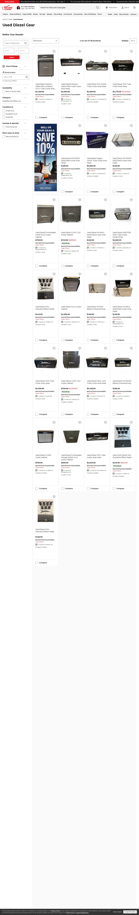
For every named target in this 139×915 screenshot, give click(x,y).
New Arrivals (124, 14)
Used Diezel (18, 19)
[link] (45, 86)
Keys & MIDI (27, 14)
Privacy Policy (55, 911)
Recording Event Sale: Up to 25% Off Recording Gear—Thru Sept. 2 (43, 1)
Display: (125, 41)
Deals (110, 14)
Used (116, 14)
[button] (25, 7)
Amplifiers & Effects (11, 101)
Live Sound (67, 14)
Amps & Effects (15, 14)
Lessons (133, 14)
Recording (58, 14)
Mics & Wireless (90, 14)
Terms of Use (70, 912)
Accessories (78, 14)
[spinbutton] (9, 51)
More (100, 14)
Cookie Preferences (82, 912)
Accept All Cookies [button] (130, 912)
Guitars (5, 14)
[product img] (45, 65)
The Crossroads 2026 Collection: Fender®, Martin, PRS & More (90, 1)
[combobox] (45, 40)
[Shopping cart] (134, 7)
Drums (35, 14)
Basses (49, 14)
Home (4, 19)
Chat (22, 8)
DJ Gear (42, 14)
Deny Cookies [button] (117, 912)
